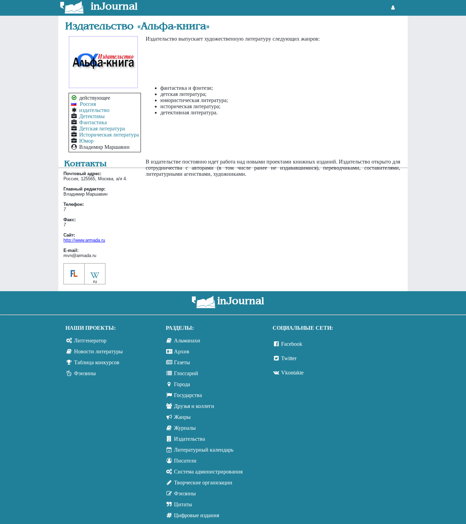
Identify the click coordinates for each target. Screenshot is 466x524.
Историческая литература (109, 135)
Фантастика (93, 122)
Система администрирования (208, 472)
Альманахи (187, 340)
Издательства (189, 439)
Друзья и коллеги (194, 406)
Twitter (288, 358)
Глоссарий (186, 373)
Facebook (291, 344)
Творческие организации (203, 482)
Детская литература (102, 128)
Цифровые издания (196, 515)
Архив (181, 351)
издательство (94, 110)
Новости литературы (98, 351)
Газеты (182, 362)
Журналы (185, 428)
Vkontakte (292, 373)
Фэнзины (85, 373)
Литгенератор (90, 340)
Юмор (86, 141)
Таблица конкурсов (96, 362)
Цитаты (183, 504)
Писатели (185, 461)
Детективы (92, 116)
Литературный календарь (203, 450)
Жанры (182, 417)
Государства (188, 395)
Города (182, 384)
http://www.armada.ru (84, 240)
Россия (88, 104)
